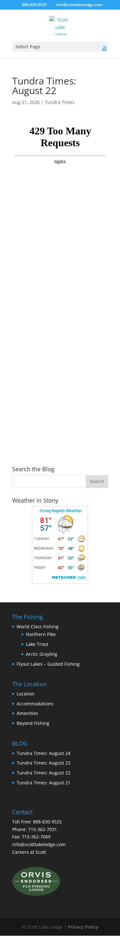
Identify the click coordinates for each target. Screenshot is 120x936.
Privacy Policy (83, 927)
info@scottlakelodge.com (39, 844)
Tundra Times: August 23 (43, 763)
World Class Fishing (38, 626)
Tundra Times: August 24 (43, 753)
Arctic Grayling (41, 654)
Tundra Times (60, 102)
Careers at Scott (29, 852)
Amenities (27, 713)
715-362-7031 (42, 829)
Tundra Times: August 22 (43, 773)
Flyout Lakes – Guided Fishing (48, 664)
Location (26, 694)
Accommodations (35, 704)
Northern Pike (41, 634)
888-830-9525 (34, 4)
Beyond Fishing (33, 723)
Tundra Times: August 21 (43, 783)
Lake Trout (37, 644)
